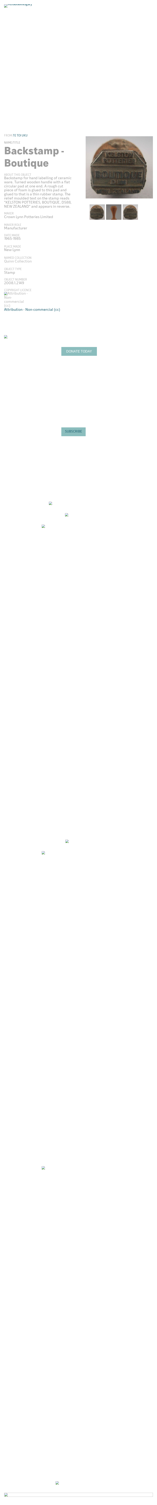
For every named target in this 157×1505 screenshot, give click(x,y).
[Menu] (148, 20)
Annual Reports (127, 365)
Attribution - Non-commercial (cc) (32, 310)
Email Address (71, 377)
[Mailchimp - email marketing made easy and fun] (83, 447)
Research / (134, 340)
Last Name (68, 411)
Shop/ (128, 347)
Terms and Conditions (132, 372)
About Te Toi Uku (128, 361)
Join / (131, 354)
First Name (68, 394)
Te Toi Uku (20, 135)
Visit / (127, 336)
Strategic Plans (127, 369)
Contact (121, 376)
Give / (128, 351)
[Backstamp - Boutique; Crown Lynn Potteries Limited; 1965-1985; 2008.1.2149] (119, 167)
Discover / (131, 344)
